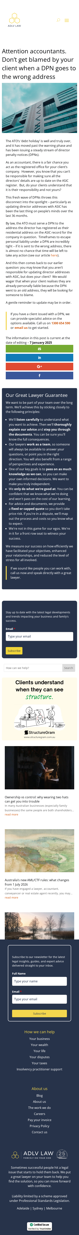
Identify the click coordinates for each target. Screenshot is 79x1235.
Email (10, 629)
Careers (39, 1114)
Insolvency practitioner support (39, 1069)
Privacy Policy (39, 1126)
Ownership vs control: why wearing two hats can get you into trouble (36, 799)
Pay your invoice (39, 1120)
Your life (39, 1051)
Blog (39, 1095)
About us (39, 1102)
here (54, 255)
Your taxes (39, 1063)
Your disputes (40, 1057)
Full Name (19, 973)
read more (11, 814)
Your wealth (39, 1045)
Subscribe (14, 651)
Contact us (39, 1132)
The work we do (39, 1108)
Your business (39, 1039)
